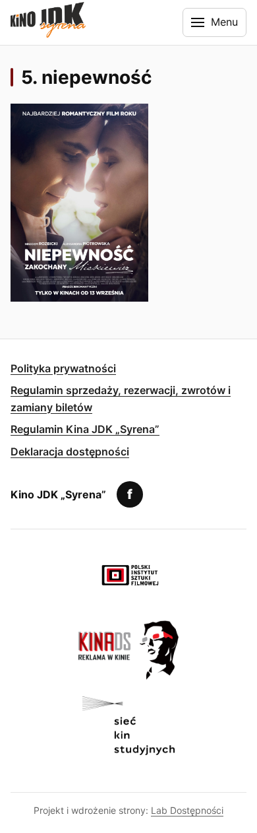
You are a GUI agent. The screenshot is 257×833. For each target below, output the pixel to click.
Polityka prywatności (63, 368)
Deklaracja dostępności (70, 451)
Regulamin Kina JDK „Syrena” (85, 429)
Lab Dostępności (187, 810)
